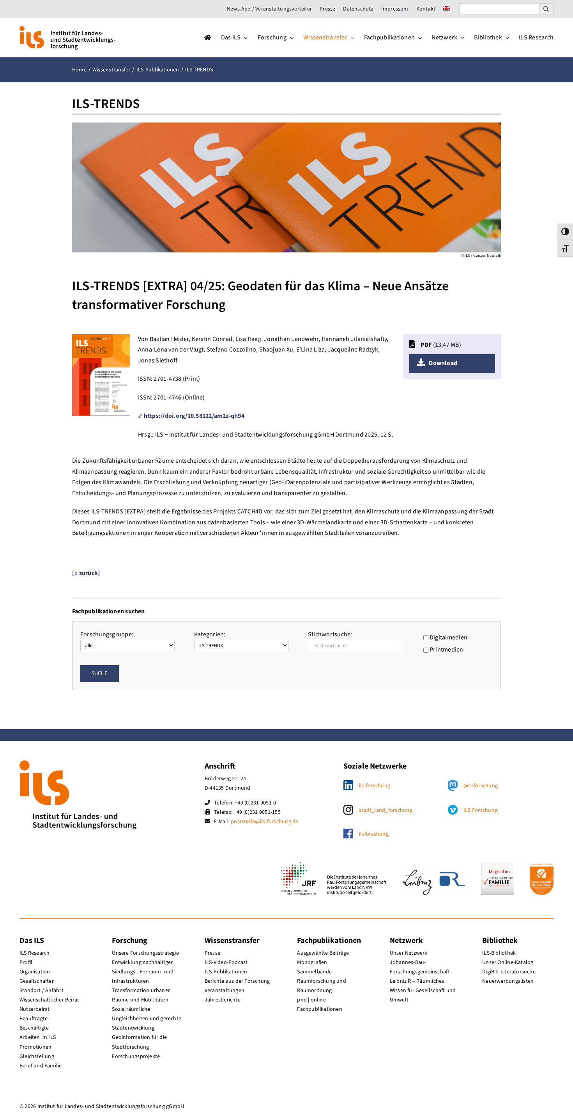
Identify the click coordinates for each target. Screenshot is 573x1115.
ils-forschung (374, 786)
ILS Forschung (480, 810)
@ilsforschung (480, 786)
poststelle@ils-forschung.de (264, 822)
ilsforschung (374, 834)
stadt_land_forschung (385, 810)
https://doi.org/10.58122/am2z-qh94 (194, 416)
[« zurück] (86, 573)
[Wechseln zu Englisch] (446, 9)
